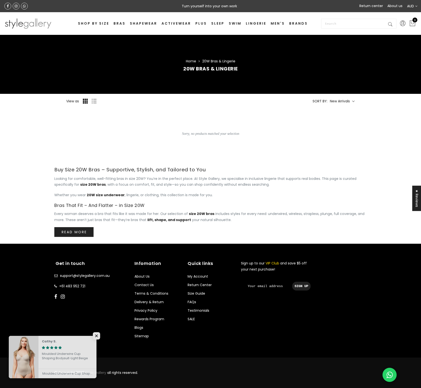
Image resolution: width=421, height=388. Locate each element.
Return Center (200, 284)
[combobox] (358, 24)
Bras (119, 23)
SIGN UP (301, 286)
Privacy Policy (145, 310)
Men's (278, 23)
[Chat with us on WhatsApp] (390, 375)
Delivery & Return (149, 302)
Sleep (217, 23)
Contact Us (144, 284)
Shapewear (143, 23)
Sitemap (141, 336)
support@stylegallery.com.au (85, 275)
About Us (142, 276)
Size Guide (196, 293)
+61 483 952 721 (72, 286)
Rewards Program (149, 319)
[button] (97, 336)
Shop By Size (93, 23)
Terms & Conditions (151, 293)
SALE (191, 319)
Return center (371, 5)
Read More (74, 232)
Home (191, 61)
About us (394, 5)
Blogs (138, 327)
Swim (235, 23)
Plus (201, 23)
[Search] (390, 24)
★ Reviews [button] (416, 198)
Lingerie (256, 23)
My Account (198, 276)
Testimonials (198, 310)
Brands (298, 23)
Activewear (176, 23)
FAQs (192, 302)
